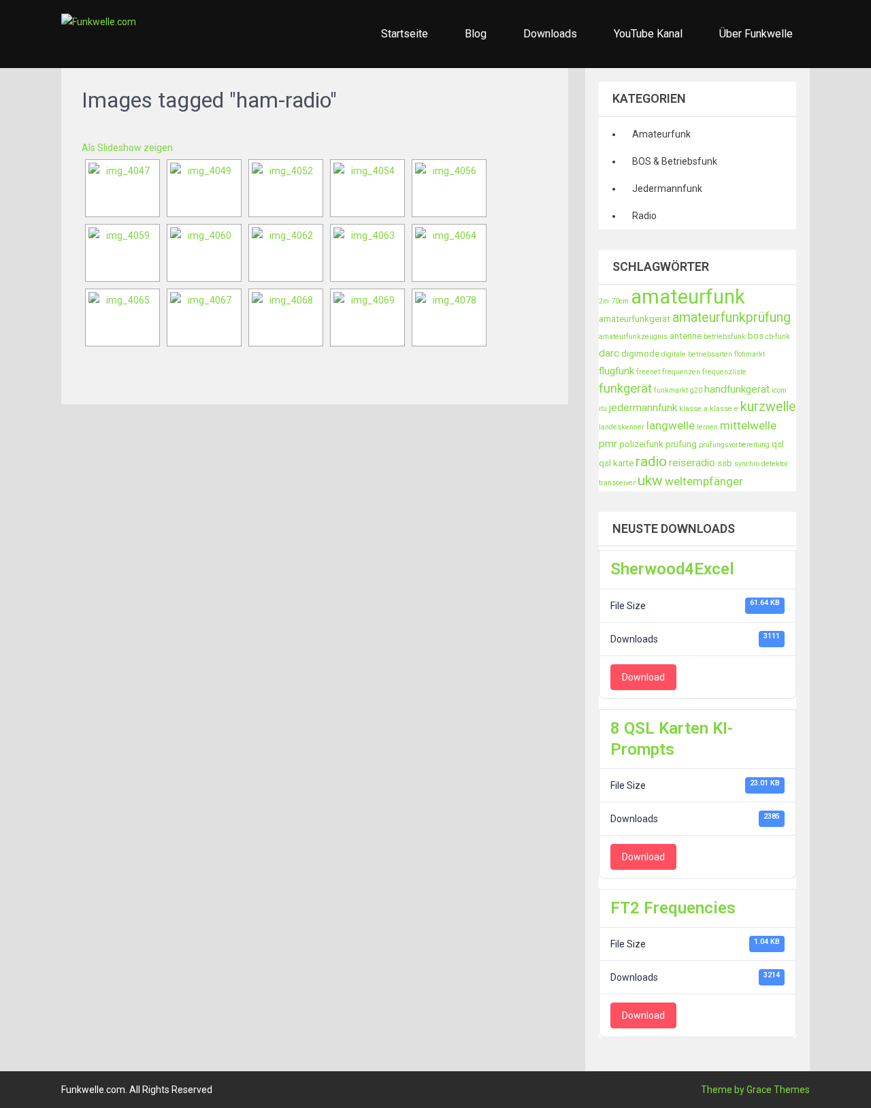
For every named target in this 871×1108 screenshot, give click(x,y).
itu (603, 408)
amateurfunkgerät (634, 319)
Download (643, 677)
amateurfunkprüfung (731, 317)
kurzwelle (768, 406)
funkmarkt (671, 390)
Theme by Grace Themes (755, 1089)
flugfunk (616, 371)
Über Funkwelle (756, 33)
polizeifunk (641, 444)
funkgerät (625, 388)
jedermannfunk (643, 408)
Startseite (404, 33)
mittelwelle (748, 425)
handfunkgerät (737, 389)
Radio (644, 215)
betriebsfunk (725, 336)
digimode (640, 353)
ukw (650, 480)
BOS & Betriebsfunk (674, 161)
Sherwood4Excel (672, 569)
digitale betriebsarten (696, 354)
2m (604, 301)
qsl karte (616, 463)
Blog (476, 33)
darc (609, 353)
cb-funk (778, 336)
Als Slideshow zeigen (127, 147)
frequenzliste (724, 372)
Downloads (550, 33)
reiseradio (692, 463)
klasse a (693, 408)
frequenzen (681, 372)
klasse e (724, 408)
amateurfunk (688, 296)
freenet (648, 372)
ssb (724, 463)
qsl (778, 444)
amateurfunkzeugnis (633, 336)
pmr (608, 444)
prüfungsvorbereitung (734, 444)
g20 (696, 390)
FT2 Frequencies (673, 907)
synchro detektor (761, 463)
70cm (620, 301)
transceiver (617, 482)
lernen (707, 427)
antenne (686, 336)
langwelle (670, 425)
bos (755, 336)
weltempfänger (704, 481)
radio (651, 461)
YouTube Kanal (648, 33)
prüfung (681, 444)
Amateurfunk (661, 134)
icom (779, 390)
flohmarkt (749, 354)
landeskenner (621, 427)
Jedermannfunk (667, 188)
